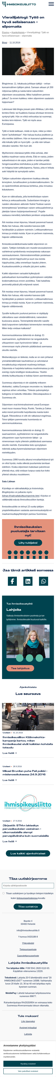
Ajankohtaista (18, 32)
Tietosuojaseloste (28, 949)
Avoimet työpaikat (28, 1028)
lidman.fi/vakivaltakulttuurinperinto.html (20, 496)
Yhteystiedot (28, 943)
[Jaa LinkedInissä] (27, 581)
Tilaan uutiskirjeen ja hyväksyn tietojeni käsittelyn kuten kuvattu (29, 895)
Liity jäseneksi (28, 1021)
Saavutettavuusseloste (28, 956)
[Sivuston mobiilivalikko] (51, 4)
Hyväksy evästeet (28, 1064)
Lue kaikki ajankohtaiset (28, 853)
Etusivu (5, 32)
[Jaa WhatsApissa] (43, 581)
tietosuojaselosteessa (27, 898)
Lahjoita (28, 1034)
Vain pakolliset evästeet (28, 1071)
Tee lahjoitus (20, 668)
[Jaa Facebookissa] (12, 581)
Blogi (4, 42)
